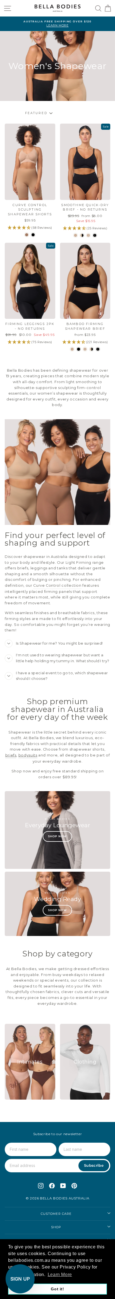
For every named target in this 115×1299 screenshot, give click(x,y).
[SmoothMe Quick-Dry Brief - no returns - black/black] (95, 235)
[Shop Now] (57, 830)
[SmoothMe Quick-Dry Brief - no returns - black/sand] (82, 235)
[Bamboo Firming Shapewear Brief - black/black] (98, 349)
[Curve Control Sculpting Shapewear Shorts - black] (33, 235)
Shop (56, 1227)
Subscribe (94, 1165)
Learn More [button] (60, 1274)
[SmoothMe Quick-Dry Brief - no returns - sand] (75, 235)
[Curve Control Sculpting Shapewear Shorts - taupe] (27, 235)
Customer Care (56, 1214)
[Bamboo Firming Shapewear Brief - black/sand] (91, 349)
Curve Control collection (57, 585)
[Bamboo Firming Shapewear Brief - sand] (72, 349)
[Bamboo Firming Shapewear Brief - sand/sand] (85, 349)
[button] (20, 1278)
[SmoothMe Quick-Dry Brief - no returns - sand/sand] (88, 235)
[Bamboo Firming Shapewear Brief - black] (78, 349)
